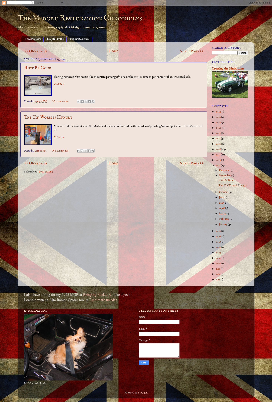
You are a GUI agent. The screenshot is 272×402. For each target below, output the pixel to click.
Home (113, 51)
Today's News (33, 39)
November (225, 175)
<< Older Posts (35, 51)
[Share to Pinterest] (93, 101)
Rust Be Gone (37, 68)
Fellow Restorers (79, 39)
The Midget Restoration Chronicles (80, 18)
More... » (59, 84)
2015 (218, 154)
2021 (218, 122)
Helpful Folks (55, 39)
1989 (218, 274)
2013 (218, 165)
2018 (218, 138)
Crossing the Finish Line (228, 69)
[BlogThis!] (82, 101)
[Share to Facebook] (89, 101)
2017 (218, 144)
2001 (218, 263)
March (222, 213)
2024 (219, 111)
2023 (218, 117)
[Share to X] (86, 101)
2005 (218, 247)
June (222, 197)
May (221, 203)
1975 (218, 279)
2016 (218, 149)
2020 (219, 127)
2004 (219, 252)
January (223, 224)
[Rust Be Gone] (38, 85)
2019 (218, 133)
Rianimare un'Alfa (103, 299)
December (225, 170)
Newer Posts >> (191, 51)
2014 (218, 160)
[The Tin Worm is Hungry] (38, 134)
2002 (219, 258)
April (222, 208)
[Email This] (79, 101)
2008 (218, 236)
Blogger (142, 392)
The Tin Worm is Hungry (48, 117)
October (224, 192)
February (224, 219)
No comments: (61, 101)
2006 (218, 242)
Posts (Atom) (46, 171)
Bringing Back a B (97, 294)
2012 (218, 231)
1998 (218, 268)
